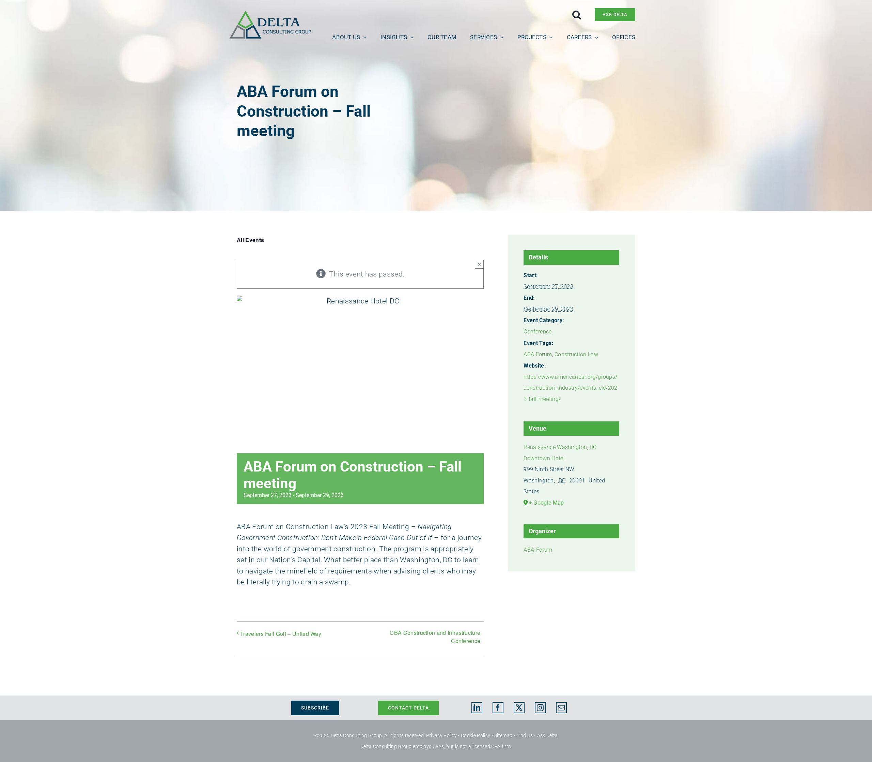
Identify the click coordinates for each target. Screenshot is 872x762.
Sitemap (503, 735)
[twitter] (519, 707)
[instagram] (540, 707)
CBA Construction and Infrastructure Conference (435, 637)
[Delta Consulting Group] (270, 14)
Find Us (524, 735)
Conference (537, 331)
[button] (576, 15)
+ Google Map (546, 502)
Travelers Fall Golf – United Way (280, 634)
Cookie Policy (475, 735)
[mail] (561, 707)
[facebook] (498, 707)
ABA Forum (538, 354)
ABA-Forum (538, 550)
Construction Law (576, 354)
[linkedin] (476, 707)
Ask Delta (547, 735)
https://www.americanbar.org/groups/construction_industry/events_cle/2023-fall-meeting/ (570, 388)
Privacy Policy (441, 735)
